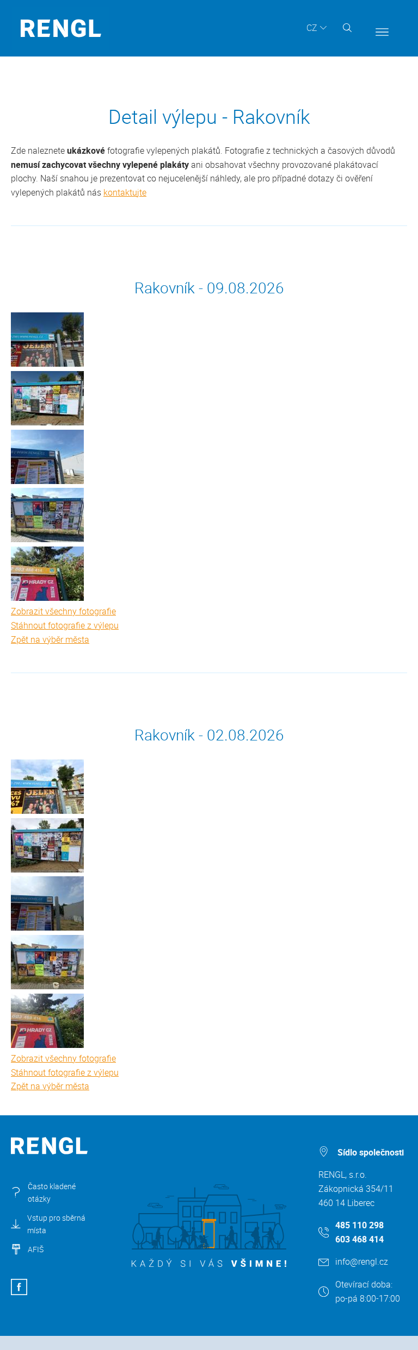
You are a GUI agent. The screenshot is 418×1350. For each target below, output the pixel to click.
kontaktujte (124, 192)
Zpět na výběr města (50, 639)
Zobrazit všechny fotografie (63, 611)
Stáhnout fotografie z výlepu (65, 625)
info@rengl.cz (361, 1261)
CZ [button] (311, 28)
